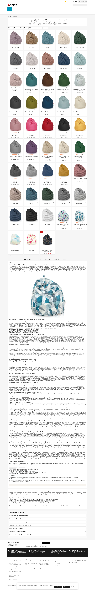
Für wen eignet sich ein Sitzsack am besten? (18, 515)
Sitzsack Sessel (35, 477)
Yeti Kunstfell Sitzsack (13, 472)
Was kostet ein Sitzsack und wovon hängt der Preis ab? (21, 522)
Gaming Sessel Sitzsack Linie (65, 413)
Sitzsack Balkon (25, 397)
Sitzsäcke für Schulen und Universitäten (14, 573)
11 (47, 259)
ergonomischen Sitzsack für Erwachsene (55, 369)
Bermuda (33, 269)
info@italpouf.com (73, 562)
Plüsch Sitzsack (65, 23)
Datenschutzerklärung (32, 588)
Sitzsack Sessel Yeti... (50, 24)
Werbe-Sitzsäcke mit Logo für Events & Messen (46, 561)
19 (65, 259)
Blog (41, 568)
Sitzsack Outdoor (12, 469)
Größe (30, 27)
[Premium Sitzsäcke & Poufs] (39, 20)
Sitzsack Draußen (12, 398)
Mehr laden (10, 255)
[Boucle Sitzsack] (60, 20)
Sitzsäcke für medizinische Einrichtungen (14, 576)
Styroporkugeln (76, 477)
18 (63, 259)
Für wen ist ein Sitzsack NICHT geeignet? (18, 518)
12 (49, 259)
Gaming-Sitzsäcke (44, 338)
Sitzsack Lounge (45, 23)
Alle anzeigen (45, 27)
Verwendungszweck (37, 27)
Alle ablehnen (66, 586)
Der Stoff (21, 27)
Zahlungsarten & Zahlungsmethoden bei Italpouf (30, 561)
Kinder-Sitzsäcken (63, 378)
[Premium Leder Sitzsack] (55, 20)
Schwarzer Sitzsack (29, 24)
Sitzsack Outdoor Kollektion (53, 396)
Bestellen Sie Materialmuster (16, 550)
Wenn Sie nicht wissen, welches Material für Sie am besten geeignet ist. (18, 552)
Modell (25, 27)
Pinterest (58, 565)
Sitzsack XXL (18, 466)
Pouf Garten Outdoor (23, 398)
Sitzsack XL (34, 23)
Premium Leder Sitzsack (55, 24)
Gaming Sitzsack (12, 470)
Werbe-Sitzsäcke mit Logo (40, 480)
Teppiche (75, 505)
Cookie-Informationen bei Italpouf (15, 571)
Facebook (58, 561)
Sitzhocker (64, 477)
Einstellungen (73, 586)
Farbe (15, 27)
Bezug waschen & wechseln (30, 568)
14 (54, 259)
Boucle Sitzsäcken (35, 505)
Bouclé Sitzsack (21, 472)
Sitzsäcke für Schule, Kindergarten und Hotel (44, 564)
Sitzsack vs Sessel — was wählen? (16, 528)
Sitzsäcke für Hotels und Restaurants (13, 580)
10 (45, 259)
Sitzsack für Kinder (13, 471)
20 (67, 259)
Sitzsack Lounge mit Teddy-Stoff (44, 407)
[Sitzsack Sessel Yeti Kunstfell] (50, 20)
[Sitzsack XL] (34, 20)
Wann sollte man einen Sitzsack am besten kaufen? (20, 525)
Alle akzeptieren (58, 586)
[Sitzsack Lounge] (45, 20)
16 (58, 259)
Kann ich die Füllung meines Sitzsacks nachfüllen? (20, 534)
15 (56, 259)
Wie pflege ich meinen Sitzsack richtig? (17, 531)
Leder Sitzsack (22, 467)
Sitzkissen (78, 345)
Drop (28, 269)
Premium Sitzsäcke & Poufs (39, 24)
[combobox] (80, 5)
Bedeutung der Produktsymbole (15, 578)
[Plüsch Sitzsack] (65, 20)
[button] (65, 1)
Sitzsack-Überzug (28, 473)
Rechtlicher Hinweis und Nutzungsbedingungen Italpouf (15, 564)
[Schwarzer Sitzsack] (29, 20)
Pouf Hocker (75, 416)
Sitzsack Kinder (24, 477)
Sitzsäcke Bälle (12, 473)
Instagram (58, 563)
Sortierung (10, 27)
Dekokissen (43, 505)
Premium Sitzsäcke (13, 467)
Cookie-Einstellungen (11, 585)
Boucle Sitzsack (60, 23)
